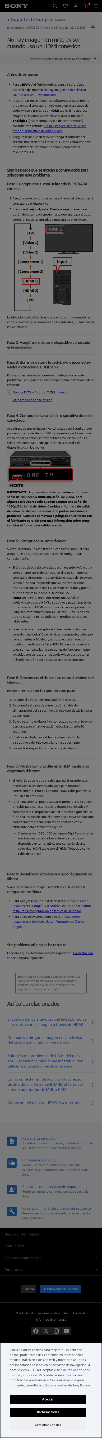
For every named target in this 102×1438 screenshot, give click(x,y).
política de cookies (54, 1385)
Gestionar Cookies (48, 1425)
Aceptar (48, 1399)
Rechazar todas (48, 1412)
